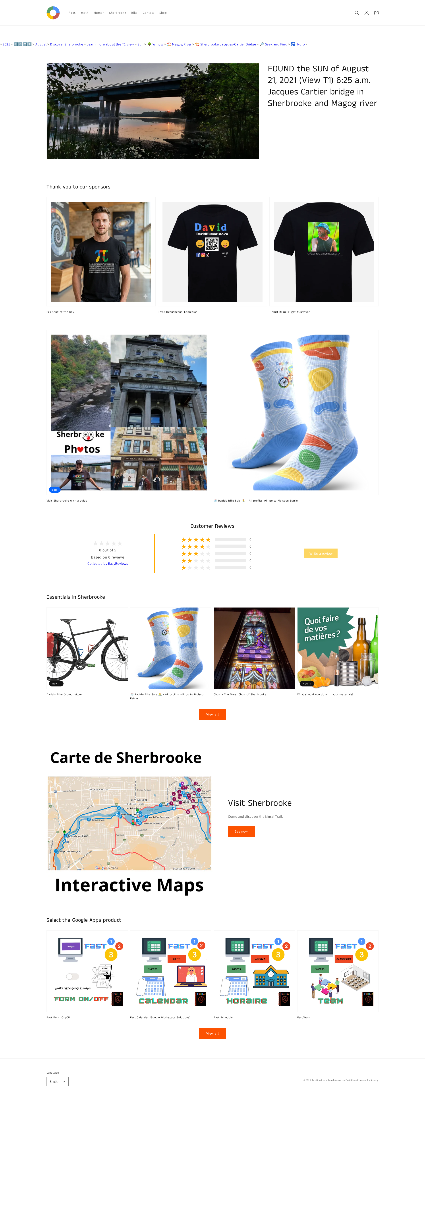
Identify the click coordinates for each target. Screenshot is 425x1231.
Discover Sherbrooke (66, 44)
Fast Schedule (223, 1018)
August (41, 44)
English (54, 1081)
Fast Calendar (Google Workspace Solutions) (160, 1018)
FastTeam (303, 1018)
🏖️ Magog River (179, 44)
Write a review (320, 553)
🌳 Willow (155, 44)
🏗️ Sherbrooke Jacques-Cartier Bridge (225, 44)
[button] (357, 13)
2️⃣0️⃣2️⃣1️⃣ (23, 44)
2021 (6, 44)
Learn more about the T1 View (110, 44)
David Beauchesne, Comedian (177, 312)
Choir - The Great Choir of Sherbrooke (240, 695)
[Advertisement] (133, 1164)
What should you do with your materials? (325, 695)
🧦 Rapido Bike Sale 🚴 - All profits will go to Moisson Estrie (256, 501)
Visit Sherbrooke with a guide (66, 501)
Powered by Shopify (368, 1080)
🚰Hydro (298, 44)
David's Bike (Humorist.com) (65, 695)
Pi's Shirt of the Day (60, 312)
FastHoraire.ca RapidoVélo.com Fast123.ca (334, 1080)
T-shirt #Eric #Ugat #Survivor (289, 312)
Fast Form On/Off (58, 1018)
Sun (140, 44)
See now (241, 831)
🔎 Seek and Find (274, 44)
